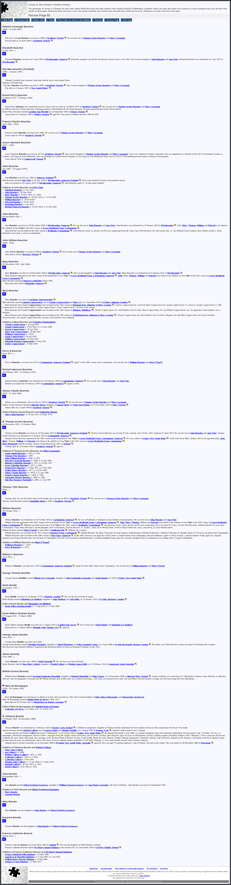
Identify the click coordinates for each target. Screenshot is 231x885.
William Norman (71, 785)
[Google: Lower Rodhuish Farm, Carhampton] (78, 228)
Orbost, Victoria (77, 112)
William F (13, 545)
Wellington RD (58, 530)
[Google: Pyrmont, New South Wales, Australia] (91, 743)
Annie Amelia (15, 453)
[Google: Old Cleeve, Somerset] (71, 535)
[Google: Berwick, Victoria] (40, 254)
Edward (13, 202)
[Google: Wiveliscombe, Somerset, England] (79, 180)
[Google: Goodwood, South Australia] (135, 664)
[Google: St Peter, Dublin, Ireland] (119, 847)
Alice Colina (14, 414)
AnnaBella (37, 501)
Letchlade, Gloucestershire (41, 299)
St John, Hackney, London (112, 599)
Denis (101, 625)
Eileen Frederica (36, 785)
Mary (117, 38)
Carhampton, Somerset (72, 381)
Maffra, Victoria (41, 114)
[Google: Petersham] (212, 743)
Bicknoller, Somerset (34, 283)
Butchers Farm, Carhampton (63, 533)
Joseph (14, 327)
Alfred (65, 644)
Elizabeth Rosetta (19, 341)
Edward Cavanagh (18, 460)
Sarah (14, 336)
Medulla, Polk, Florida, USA (46, 627)
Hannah (12, 764)
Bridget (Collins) (16, 755)
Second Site (117, 881)
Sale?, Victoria (119, 405)
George (14, 329)
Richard (79, 676)
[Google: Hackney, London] (62, 596)
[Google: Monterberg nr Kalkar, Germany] (65, 702)
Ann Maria (98, 785)
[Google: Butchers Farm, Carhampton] (78, 533)
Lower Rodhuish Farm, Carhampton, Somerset (92, 276)
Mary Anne (14, 750)
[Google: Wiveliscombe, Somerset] (68, 59)
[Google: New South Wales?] (49, 88)
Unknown (32, 281)
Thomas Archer (94, 38)
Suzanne (12, 794)
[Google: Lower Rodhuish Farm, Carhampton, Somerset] (115, 276)
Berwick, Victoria (31, 254)
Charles (32, 302)
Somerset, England (44, 178)
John (158, 59)
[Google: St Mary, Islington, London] (129, 302)
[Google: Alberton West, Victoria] (149, 676)
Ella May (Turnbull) (18, 480)
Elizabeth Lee (31, 599)
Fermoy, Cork (102, 730)
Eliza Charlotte (87, 644)
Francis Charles (16, 475)
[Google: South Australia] (53, 661)
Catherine (37, 405)
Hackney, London (53, 596)
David (11, 767)
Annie (101, 578)
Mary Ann (16, 332)
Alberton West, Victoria (137, 676)
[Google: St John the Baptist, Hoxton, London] (149, 644)
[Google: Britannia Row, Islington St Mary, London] (112, 305)
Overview (98, 20)
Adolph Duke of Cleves (37, 699)
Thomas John (15, 762)
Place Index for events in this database (74, 20)
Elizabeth (13, 190)
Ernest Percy (15, 468)
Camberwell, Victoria (33, 159)
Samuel (62, 405)
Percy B (12, 547)
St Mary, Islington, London (115, 302)
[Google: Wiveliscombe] (16, 62)
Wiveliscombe (8, 62)
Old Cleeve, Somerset (60, 535)
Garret (51, 730)
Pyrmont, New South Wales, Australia (73, 743)
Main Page (8, 20)
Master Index (39, 20)
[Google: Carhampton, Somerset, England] (71, 362)
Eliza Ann (81, 405)
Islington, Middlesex (82, 310)
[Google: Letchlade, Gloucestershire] (54, 299)
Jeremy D (159, 881)
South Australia (45, 661)
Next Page (127, 20)
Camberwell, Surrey (67, 625)
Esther (14, 344)
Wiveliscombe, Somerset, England (63, 180)
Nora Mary (31, 664)
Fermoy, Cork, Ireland (62, 728)
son (10, 752)
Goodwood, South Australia (121, 664)
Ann (173, 59)
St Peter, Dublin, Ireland (107, 847)
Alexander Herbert (17, 477)
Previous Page (113, 20)
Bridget (69, 730)
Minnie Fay (44, 578)
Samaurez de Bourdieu (19, 857)
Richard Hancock (17, 207)
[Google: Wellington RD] (66, 530)
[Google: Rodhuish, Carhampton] (71, 231)
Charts (51, 20)
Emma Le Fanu (16, 862)
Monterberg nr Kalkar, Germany (49, 702)
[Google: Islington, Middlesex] (92, 310)
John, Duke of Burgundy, (106, 697)
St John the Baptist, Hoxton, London (131, 644)
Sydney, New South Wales (154, 438)
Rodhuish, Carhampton (59, 231)
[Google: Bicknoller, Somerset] (45, 283)
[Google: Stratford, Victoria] (65, 38)
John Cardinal (141, 881)
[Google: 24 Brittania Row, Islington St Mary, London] (114, 315)
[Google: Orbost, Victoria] (86, 112)
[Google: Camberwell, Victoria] (44, 159)
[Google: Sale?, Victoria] (127, 405)
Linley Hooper (144, 876)
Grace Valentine (16, 465)
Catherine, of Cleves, (14, 709)
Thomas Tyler (15, 456)
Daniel (58, 664)
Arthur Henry (15, 470)
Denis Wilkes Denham (18, 606)
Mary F (156, 362)
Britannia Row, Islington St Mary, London (92, 305)
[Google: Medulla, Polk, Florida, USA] (60, 627)
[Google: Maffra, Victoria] (50, 114)
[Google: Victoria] (71, 444)
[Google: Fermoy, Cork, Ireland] (74, 728)
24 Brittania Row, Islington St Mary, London (93, 315)
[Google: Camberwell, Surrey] (77, 625)
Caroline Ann (38, 112)
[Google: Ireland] (57, 845)
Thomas (192, 225)
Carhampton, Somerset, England (55, 362)
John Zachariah (78, 578)
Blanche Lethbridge (18, 463)
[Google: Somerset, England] (54, 178)
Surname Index (23, 20)
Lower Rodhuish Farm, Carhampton (60, 228)
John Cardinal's (109, 881)
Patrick (31, 730)
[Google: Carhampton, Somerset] (84, 381)
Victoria (66, 444)
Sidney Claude (15, 473)
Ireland (52, 845)
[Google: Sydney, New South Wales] (167, 438)
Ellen (98, 676)
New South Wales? (39, 88)
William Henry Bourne (19, 859)
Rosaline (37, 644)
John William (15, 458)
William (12, 199)
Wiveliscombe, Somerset (56, 59)
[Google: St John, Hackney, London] (125, 599)
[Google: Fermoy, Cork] (110, 730)
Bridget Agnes (78, 664)
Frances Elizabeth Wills (20, 854)
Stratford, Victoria (55, 38)
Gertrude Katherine (46, 676)
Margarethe (133, 697)
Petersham (206, 743)
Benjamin (13, 204)
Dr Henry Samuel (46, 847)
